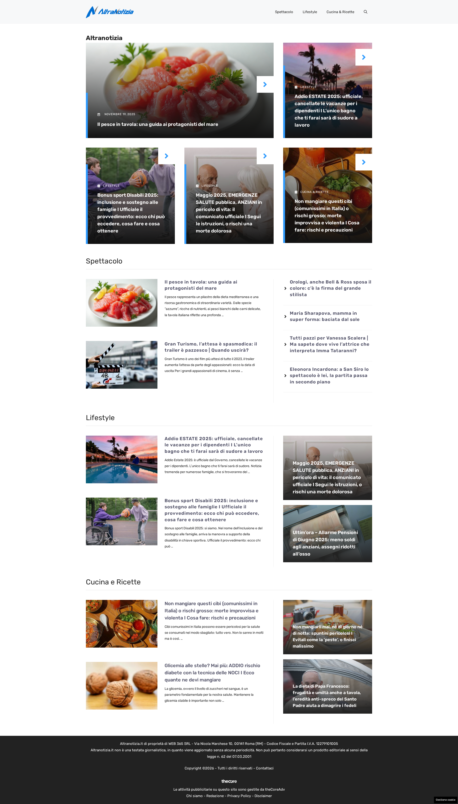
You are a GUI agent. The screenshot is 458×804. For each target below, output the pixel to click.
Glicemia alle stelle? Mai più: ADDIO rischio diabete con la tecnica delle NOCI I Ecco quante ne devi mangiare (212, 673)
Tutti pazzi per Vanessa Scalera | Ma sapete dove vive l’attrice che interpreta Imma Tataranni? (330, 344)
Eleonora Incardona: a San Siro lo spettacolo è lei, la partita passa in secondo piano (329, 375)
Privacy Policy (239, 796)
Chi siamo (194, 796)
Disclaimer (263, 796)
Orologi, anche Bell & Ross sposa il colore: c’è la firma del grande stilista (330, 288)
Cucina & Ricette (340, 12)
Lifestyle (310, 12)
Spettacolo (284, 12)
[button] (365, 12)
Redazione (215, 796)
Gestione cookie (445, 799)
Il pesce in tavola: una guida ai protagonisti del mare (157, 124)
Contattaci (265, 768)
